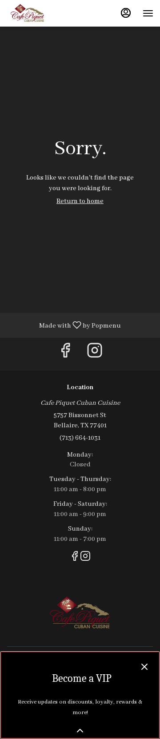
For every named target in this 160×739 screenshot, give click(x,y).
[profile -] (125, 13)
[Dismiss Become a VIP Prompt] (144, 666)
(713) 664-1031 (80, 438)
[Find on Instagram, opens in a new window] (95, 354)
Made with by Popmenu (64, 325)
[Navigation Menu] (148, 13)
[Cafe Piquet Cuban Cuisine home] (47, 13)
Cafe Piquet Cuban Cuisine (80, 613)
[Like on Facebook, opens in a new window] (65, 354)
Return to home (80, 201)
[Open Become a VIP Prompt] (80, 730)
